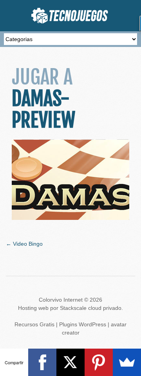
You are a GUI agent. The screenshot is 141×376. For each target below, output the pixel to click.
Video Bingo (24, 244)
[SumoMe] (127, 362)
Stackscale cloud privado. (91, 308)
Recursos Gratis (34, 324)
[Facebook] (42, 362)
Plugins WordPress (82, 324)
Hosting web (33, 308)
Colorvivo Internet (61, 300)
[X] (70, 362)
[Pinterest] (99, 362)
